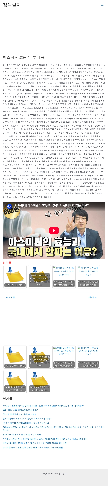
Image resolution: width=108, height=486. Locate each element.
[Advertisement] (54, 31)
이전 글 (10, 297)
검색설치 (12, 4)
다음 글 (92, 297)
